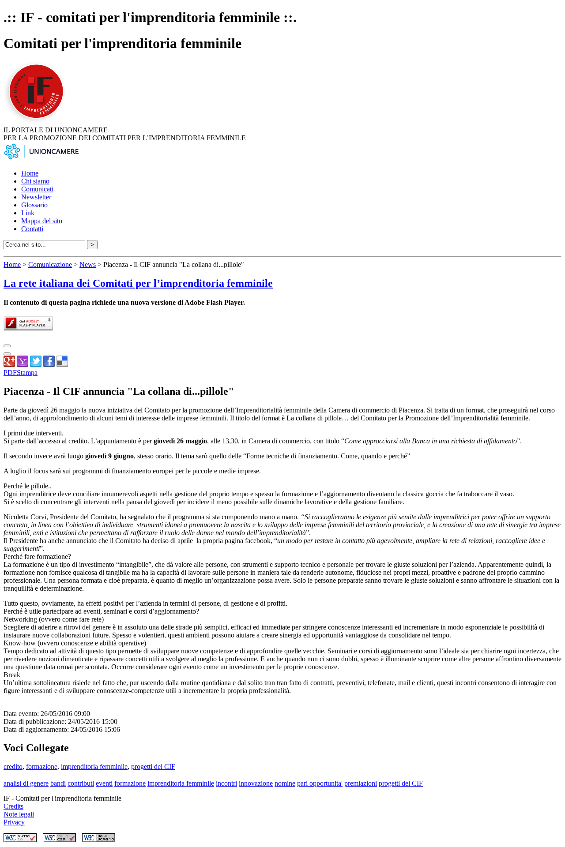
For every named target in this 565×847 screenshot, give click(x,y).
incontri (226, 783)
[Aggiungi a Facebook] (49, 364)
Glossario (34, 205)
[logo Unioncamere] (41, 158)
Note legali (19, 814)
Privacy (14, 822)
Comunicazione (50, 264)
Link (27, 213)
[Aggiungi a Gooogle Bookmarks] (9, 364)
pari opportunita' (320, 783)
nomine (285, 783)
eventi (104, 783)
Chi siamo (35, 181)
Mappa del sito (41, 221)
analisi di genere (26, 783)
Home (29, 173)
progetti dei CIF (153, 766)
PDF (10, 372)
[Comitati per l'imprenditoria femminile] (38, 122)
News (87, 264)
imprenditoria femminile (94, 766)
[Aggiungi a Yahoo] (22, 364)
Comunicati (37, 189)
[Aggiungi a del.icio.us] (62, 364)
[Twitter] (35, 364)
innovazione (256, 783)
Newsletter (36, 197)
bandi (58, 783)
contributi (81, 783)
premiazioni (360, 783)
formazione (41, 766)
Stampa (27, 372)
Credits (13, 806)
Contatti (32, 228)
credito (13, 766)
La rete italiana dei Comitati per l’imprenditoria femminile (138, 283)
